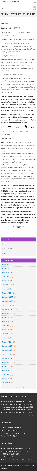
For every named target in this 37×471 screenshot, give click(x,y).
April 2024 (5, 379)
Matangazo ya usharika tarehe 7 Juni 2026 (17, 413)
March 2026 (6, 285)
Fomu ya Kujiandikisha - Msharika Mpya (16, 448)
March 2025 (6, 334)
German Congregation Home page (15, 451)
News (4, 254)
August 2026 (6, 264)
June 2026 (5, 273)
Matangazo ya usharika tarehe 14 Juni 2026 (18, 410)
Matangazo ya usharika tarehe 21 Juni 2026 (18, 407)
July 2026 (5, 268)
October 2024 (6, 354)
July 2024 (5, 366)
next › (23, 387)
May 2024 (5, 375)
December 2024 (7, 346)
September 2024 (7, 358)
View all (30, 415)
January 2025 (6, 342)
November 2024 (7, 350)
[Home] (11, 4)
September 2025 (7, 309)
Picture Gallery (7, 249)
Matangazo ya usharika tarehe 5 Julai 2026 (17, 401)
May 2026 (5, 277)
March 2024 (6, 383)
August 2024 (6, 362)
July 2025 (5, 317)
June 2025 (5, 322)
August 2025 (6, 313)
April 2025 (5, 330)
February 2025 (7, 338)
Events (4, 244)
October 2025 (6, 305)
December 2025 (7, 297)
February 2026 (7, 289)
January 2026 (6, 293)
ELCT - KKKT (7, 457)
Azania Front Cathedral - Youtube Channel (17, 460)
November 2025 (7, 301)
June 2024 (5, 371)
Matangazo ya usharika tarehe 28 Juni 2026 (18, 404)
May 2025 (5, 326)
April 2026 (5, 281)
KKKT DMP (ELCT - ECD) (11, 454)
